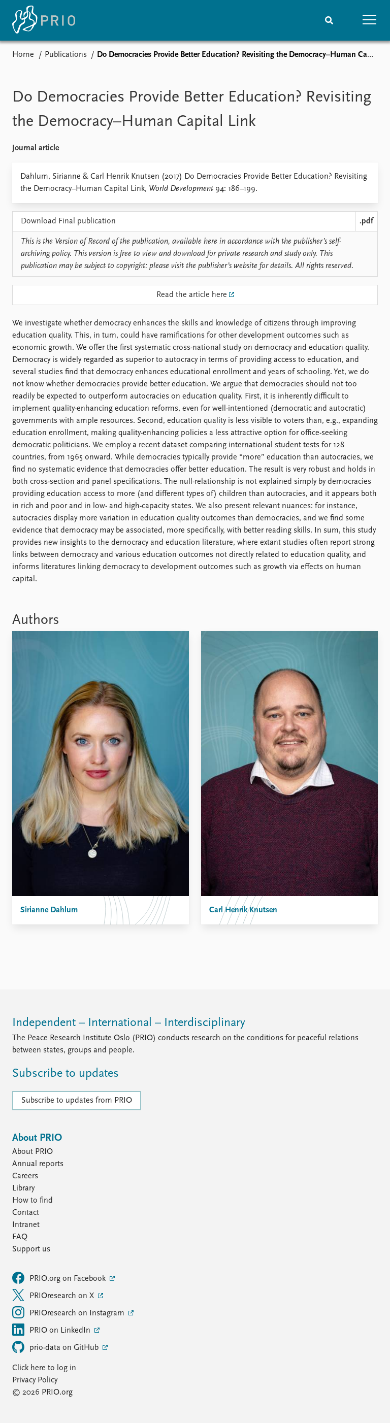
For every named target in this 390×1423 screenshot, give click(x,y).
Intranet (26, 1225)
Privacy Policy (34, 1380)
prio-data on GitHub (65, 1348)
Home (23, 55)
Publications (66, 55)
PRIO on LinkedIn (60, 1331)
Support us (31, 1249)
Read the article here (191, 295)
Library (23, 1188)
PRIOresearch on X (62, 1296)
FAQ (19, 1237)
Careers (25, 1176)
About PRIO (32, 1152)
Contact (25, 1213)
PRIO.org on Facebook (68, 1279)
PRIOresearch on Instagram (77, 1313)
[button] (369, 20)
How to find (32, 1201)
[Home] (43, 20)
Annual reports (37, 1164)
